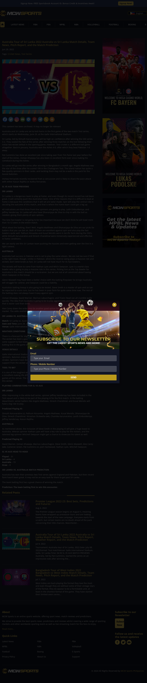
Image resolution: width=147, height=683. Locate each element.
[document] (73, 341)
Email (33, 353)
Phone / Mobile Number (42, 364)
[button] (114, 305)
